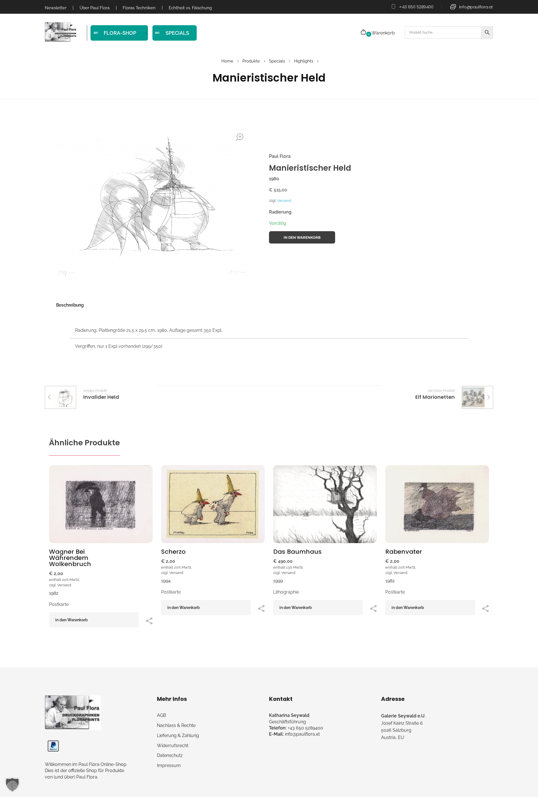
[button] (12, 784)
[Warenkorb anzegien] (364, 32)
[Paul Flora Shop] (61, 32)
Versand (284, 200)
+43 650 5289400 (416, 7)
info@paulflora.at (476, 7)
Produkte (251, 61)
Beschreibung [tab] (70, 305)
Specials (277, 61)
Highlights (303, 61)
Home (227, 61)
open (239, 137)
